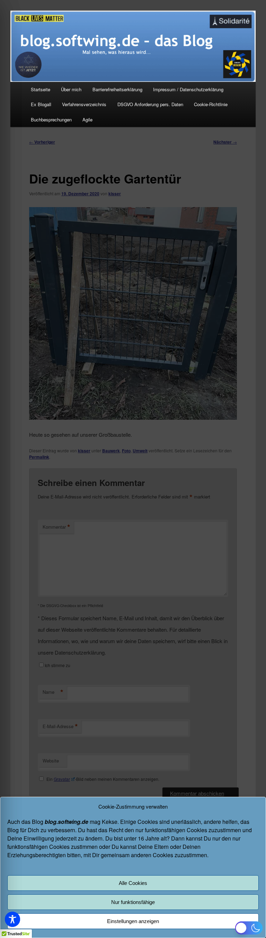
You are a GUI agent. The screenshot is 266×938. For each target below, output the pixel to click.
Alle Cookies (133, 883)
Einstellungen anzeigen (133, 921)
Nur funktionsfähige (133, 902)
